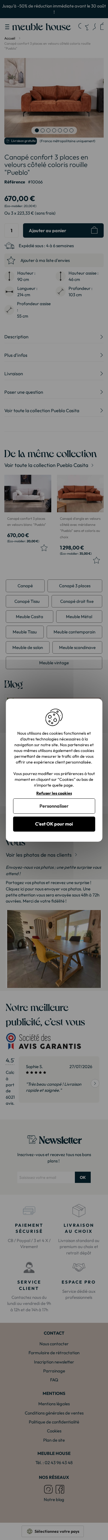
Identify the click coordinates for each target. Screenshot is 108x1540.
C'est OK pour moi (54, 824)
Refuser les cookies (54, 793)
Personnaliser (54, 806)
